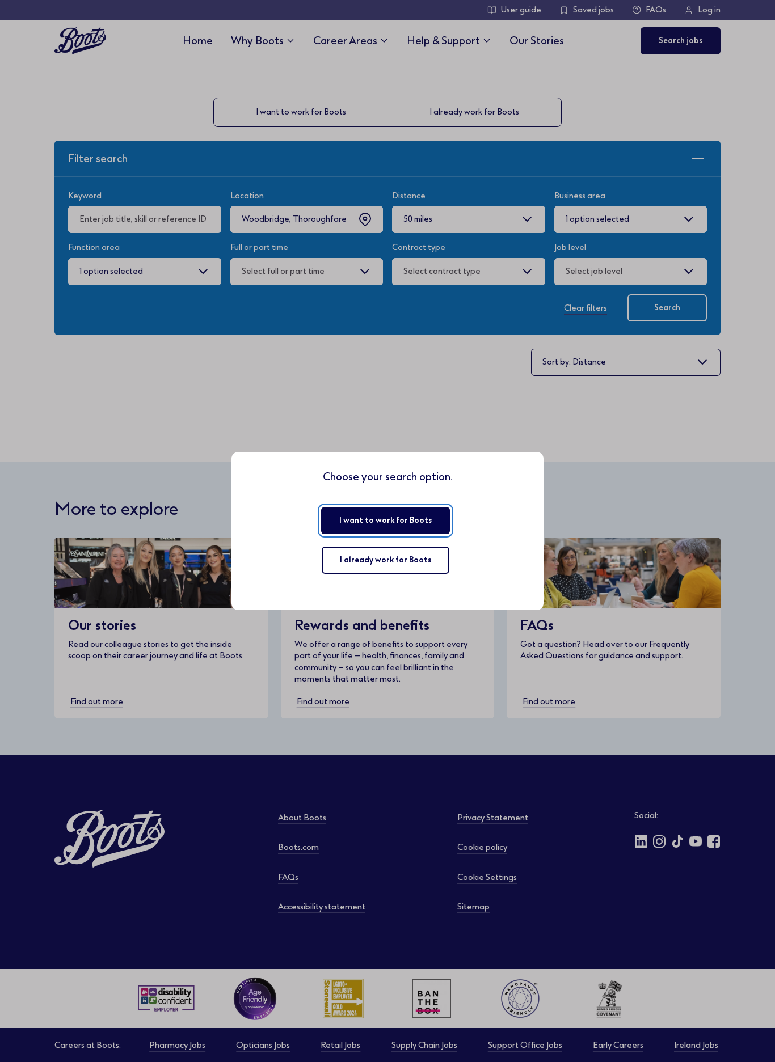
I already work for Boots (385, 560)
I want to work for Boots (385, 520)
